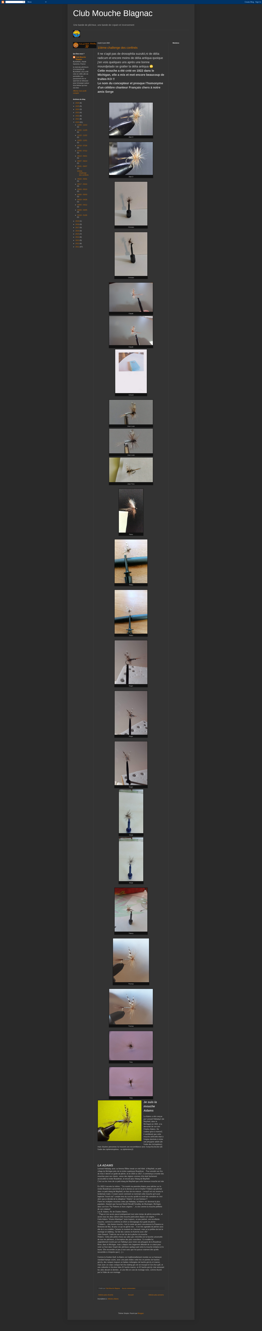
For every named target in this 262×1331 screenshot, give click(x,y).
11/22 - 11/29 (82, 130)
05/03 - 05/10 (82, 189)
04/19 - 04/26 (82, 200)
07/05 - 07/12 (82, 151)
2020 (77, 122)
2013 (77, 240)
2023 (77, 112)
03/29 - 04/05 (82, 210)
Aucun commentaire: (129, 1288)
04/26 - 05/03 (82, 195)
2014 (77, 237)
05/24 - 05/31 (82, 179)
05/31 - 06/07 (82, 166)
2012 (77, 243)
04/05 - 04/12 (82, 205)
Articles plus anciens (156, 1295)
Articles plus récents (105, 1295)
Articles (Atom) (113, 1299)
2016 (77, 231)
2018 (77, 224)
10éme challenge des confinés (118, 47)
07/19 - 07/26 (82, 146)
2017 (77, 227)
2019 (77, 221)
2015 (77, 234)
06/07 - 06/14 (82, 161)
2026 (77, 103)
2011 (77, 247)
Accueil (131, 1295)
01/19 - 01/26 (82, 215)
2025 (77, 106)
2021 (77, 119)
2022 (77, 116)
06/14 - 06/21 (82, 156)
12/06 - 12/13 (82, 125)
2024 (77, 109)
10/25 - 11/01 (82, 140)
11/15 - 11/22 (82, 135)
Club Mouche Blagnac (113, 13)
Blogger (141, 1313)
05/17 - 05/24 (82, 184)
